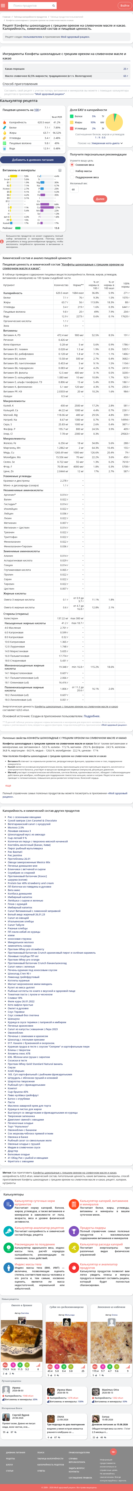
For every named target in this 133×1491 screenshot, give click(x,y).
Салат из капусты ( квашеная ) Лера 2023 (33, 1029)
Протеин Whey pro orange (23, 959)
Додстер (13, 1150)
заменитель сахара (19, 945)
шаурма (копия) (17, 879)
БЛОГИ (9, 1464)
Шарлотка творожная (21, 1081)
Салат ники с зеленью (21, 966)
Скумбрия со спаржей (21, 872)
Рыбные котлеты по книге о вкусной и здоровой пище (41, 991)
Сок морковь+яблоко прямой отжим (30, 1133)
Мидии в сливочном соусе (24, 1147)
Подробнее (91, 716)
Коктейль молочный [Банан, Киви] (29, 845)
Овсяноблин (15, 1032)
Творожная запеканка (21, 1116)
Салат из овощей (18, 918)
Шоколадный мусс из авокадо (26, 834)
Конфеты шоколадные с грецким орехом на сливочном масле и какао (40, 20)
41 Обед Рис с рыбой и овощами (28, 1157)
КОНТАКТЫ (74, 1471)
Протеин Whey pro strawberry (26, 949)
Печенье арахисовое (20, 1025)
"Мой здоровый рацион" (49, 94)
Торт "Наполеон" (18, 1126)
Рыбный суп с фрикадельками (26, 1084)
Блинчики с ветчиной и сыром (27, 869)
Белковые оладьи (19, 1154)
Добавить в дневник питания (33, 160)
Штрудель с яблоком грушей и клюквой (33, 1077)
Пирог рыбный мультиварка (25, 848)
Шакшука (14, 1018)
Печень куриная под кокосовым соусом (32, 970)
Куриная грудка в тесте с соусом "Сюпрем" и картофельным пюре (49, 1046)
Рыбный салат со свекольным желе (30, 1140)
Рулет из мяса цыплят (21, 987)
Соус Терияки (16, 1011)
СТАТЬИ (9, 1470)
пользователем (32, 36)
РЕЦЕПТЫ (10, 1458)
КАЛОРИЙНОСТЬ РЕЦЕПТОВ (50, 1464)
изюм (11, 935)
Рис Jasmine (15, 855)
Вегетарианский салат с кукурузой (29, 824)
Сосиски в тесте (17, 1060)
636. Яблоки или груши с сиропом (29, 1057)
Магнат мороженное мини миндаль (30, 984)
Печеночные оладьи (20, 1123)
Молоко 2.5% (16, 827)
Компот (12, 1088)
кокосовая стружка (19, 938)
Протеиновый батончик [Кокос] (27, 876)
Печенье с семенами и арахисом (28, 1036)
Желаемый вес (78, 183)
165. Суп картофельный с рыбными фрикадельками (40, 1074)
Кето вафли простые (20, 1004)
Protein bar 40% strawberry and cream (31, 883)
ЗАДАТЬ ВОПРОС (77, 1468)
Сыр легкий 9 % (17, 838)
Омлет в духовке (18, 1008)
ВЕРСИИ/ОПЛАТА (77, 1462)
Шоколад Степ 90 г (19, 973)
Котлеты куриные (19, 980)
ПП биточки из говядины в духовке (29, 886)
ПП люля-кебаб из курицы (24, 931)
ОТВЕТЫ (41, 1470)
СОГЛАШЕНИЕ (75, 1477)
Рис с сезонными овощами (24, 817)
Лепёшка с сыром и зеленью (25, 900)
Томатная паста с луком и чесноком (30, 994)
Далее (100, 199)
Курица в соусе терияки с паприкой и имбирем (37, 1022)
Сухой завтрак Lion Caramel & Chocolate (32, 820)
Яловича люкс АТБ (19, 1053)
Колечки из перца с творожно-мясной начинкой (38, 841)
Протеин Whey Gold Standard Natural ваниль (35, 1064)
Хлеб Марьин (16, 1071)
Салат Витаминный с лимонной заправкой (34, 911)
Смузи (11, 1067)
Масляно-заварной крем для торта (29, 1105)
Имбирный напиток (20, 897)
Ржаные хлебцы (18, 928)
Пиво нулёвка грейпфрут (23, 1095)
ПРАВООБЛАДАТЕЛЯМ (79, 1452)
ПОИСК (40, 1452)
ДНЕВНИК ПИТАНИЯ (15, 1452)
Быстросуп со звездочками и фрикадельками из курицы (43, 1112)
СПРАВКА (73, 1458)
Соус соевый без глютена (23, 1015)
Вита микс (14, 890)
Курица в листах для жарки (25, 1109)
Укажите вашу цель (81, 160)
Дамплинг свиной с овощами (26, 1119)
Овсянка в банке (18, 1137)
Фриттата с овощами (21, 1161)
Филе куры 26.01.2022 (21, 1001)
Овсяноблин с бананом (22, 1130)
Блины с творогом (19, 1050)
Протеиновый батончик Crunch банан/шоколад (37, 963)
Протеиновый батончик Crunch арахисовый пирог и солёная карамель (52, 952)
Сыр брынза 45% (18, 1091)
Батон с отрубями (19, 1098)
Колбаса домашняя (20, 893)
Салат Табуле (16, 924)
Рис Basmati (15, 851)
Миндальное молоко (21, 942)
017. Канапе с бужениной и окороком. (31, 1043)
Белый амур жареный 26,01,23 (26, 914)
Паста (11, 1102)
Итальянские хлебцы (21, 921)
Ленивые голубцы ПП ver (23, 956)
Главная (6, 16)
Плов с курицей (17, 904)
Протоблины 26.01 (19, 858)
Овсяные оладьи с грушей (24, 1144)
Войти (125, 5)
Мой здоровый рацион (75, 36)
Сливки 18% (15, 998)
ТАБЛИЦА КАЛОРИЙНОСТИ (50, 1458)
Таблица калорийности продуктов (30, 16)
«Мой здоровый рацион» (114, 724)
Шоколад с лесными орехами (26, 1039)
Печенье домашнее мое (22, 865)
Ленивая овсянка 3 (19, 831)
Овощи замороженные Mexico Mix (29, 862)
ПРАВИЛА (87, 1477)
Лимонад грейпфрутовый (23, 977)
